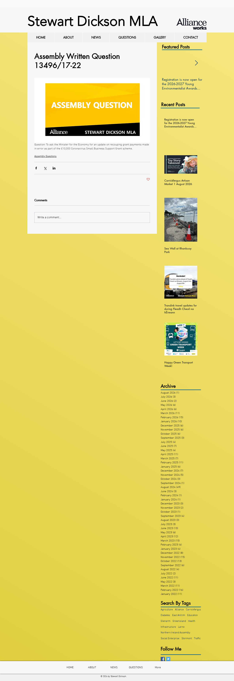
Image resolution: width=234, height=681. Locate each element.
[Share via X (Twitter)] (45, 168)
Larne (181, 627)
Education (192, 615)
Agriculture (167, 609)
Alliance (179, 609)
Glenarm (165, 621)
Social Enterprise (170, 638)
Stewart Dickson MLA (92, 21)
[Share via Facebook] (36, 168)
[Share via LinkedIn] (54, 168)
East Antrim (178, 615)
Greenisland (179, 621)
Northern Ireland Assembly (175, 632)
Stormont (187, 638)
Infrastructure (168, 627)
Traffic (197, 638)
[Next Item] (196, 63)
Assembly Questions (45, 156)
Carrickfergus (193, 609)
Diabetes (165, 615)
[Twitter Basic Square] (168, 659)
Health (191, 621)
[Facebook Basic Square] (163, 659)
